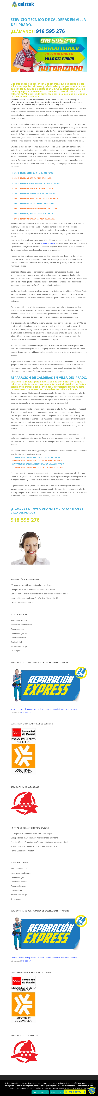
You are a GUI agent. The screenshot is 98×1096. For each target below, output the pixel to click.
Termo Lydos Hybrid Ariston (22, 602)
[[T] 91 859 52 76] (91, 1090)
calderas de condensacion (21, 624)
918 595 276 (50, 30)
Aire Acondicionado (19, 620)
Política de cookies (59, 1092)
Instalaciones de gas (19, 646)
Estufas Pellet (16, 642)
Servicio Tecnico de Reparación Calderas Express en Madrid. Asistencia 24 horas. (44, 709)
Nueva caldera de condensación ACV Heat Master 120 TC (34, 598)
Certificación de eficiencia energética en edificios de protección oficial (39, 594)
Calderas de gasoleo (19, 633)
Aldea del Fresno (48, 243)
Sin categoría (16, 650)
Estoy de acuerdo (40, 1092)
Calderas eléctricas (18, 637)
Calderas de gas (17, 629)
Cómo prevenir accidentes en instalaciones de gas (31, 585)
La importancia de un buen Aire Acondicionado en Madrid (34, 589)
